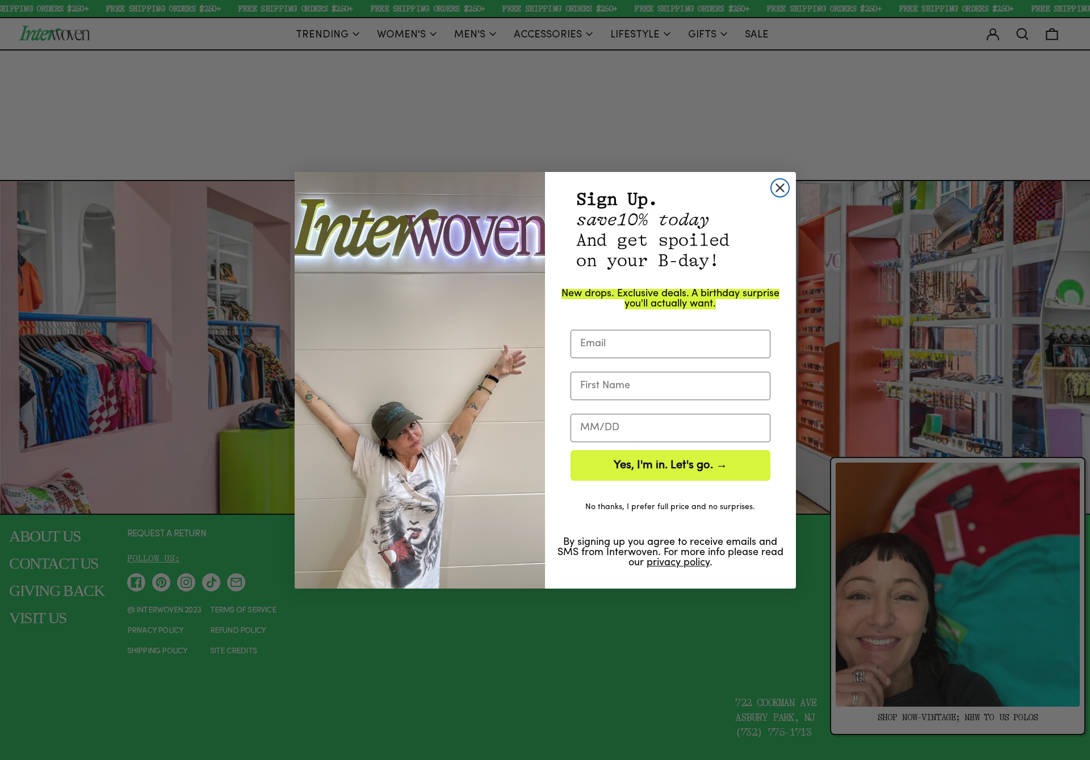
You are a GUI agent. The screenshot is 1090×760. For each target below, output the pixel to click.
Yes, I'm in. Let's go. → (670, 465)
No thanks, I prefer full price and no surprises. (670, 507)
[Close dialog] (780, 188)
